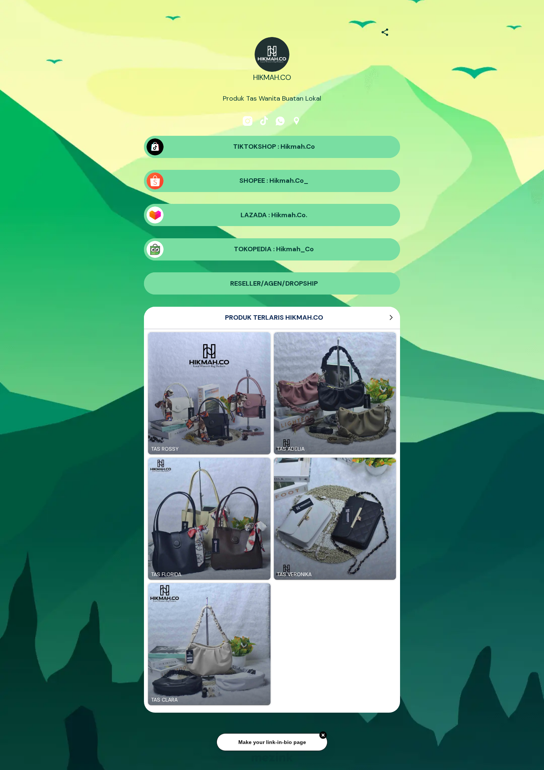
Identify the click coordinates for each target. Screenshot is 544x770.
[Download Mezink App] (272, 757)
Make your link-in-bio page (272, 741)
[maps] (296, 121)
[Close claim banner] (323, 735)
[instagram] (247, 121)
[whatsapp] (280, 121)
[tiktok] (264, 121)
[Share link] (384, 31)
